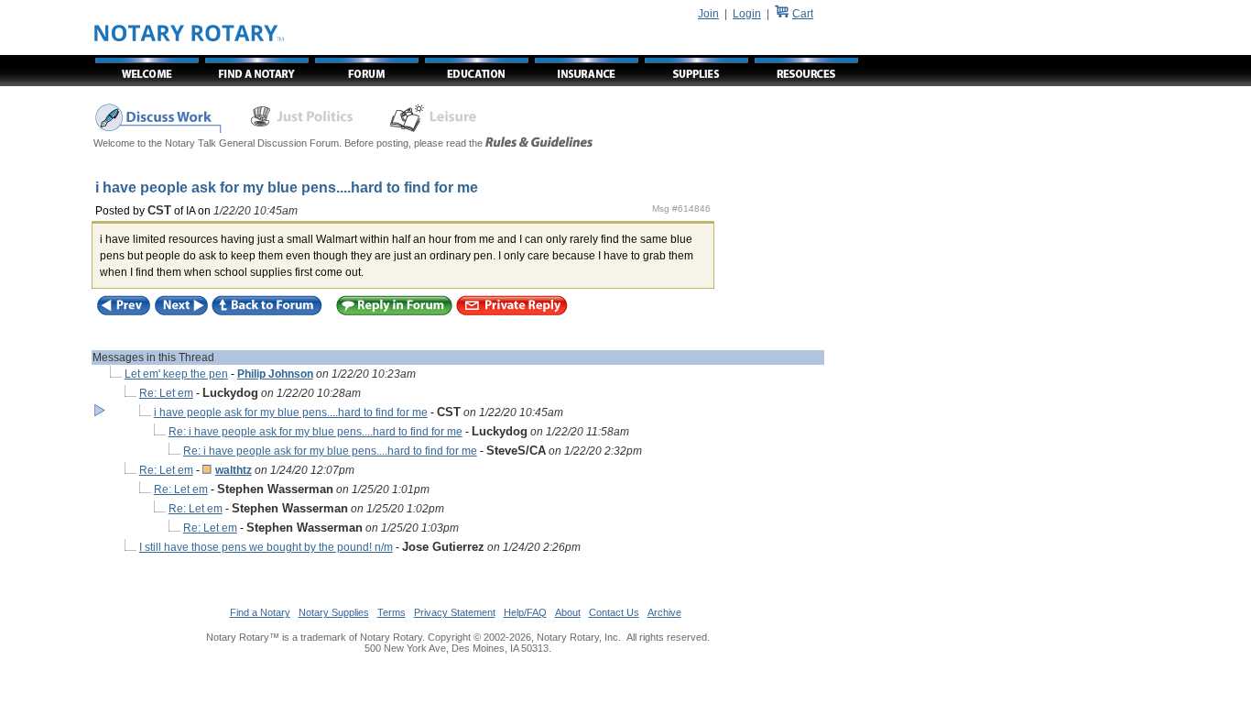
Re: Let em (166, 393)
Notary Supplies (334, 612)
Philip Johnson (275, 374)
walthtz (233, 470)
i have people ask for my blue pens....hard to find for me (291, 412)
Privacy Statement (454, 612)
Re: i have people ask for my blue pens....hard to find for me (315, 431)
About (568, 612)
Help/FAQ (525, 612)
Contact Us (614, 612)
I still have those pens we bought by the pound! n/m (266, 547)
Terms (391, 612)
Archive (664, 612)
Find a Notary (260, 612)
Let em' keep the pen (176, 374)
